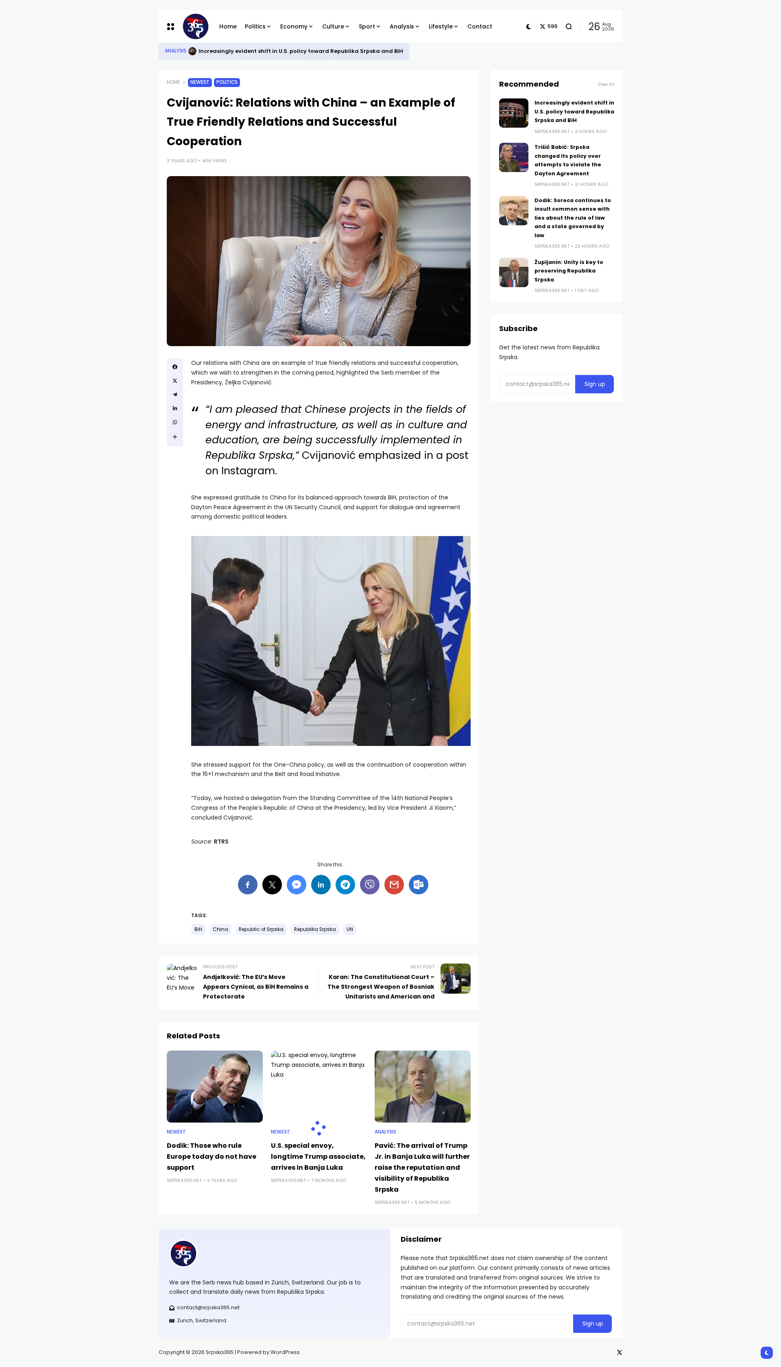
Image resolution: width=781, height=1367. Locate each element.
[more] (175, 437)
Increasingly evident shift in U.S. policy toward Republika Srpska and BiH (301, 51)
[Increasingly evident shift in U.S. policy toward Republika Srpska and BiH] (192, 51)
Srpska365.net (184, 1180)
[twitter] (174, 380)
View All (606, 84)
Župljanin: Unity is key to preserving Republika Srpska (568, 271)
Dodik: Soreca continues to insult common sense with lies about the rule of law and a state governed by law (572, 218)
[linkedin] (174, 408)
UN (350, 929)
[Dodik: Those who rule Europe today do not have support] (215, 1087)
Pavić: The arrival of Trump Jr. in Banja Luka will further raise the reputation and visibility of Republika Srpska (422, 1168)
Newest (199, 82)
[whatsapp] (174, 422)
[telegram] (174, 394)
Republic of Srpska (261, 929)
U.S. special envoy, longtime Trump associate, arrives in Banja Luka (318, 1156)
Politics (227, 82)
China (220, 929)
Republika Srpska (315, 929)
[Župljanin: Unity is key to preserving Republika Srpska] (513, 272)
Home (173, 82)
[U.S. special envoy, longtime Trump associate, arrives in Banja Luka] (319, 1087)
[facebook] (174, 366)
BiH (198, 929)
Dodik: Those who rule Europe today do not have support (211, 1156)
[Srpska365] (194, 26)
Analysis (175, 51)
